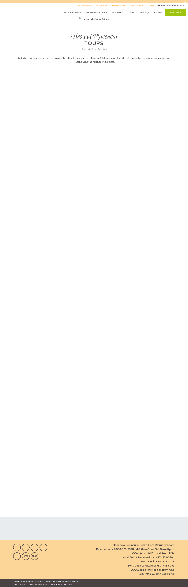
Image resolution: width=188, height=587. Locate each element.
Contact (158, 12)
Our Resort (117, 12)
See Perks (168, 573)
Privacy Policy (67, 584)
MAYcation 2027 (138, 5)
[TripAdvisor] (26, 556)
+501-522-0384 (165, 557)
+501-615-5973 (166, 565)
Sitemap (58, 584)
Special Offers (102, 5)
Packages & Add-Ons (96, 12)
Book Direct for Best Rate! (172, 5)
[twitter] (43, 547)
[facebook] (17, 547)
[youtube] (34, 547)
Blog (152, 5)
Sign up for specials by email (27, 528)
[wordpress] (34, 556)
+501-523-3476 (165, 561)
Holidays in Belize (119, 5)
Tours (131, 12)
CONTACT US (115, 462)
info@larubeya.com (162, 545)
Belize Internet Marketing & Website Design (38, 584)
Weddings (144, 12)
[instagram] (26, 547)
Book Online (175, 12)
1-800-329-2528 (84, 5)
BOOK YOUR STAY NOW (75, 462)
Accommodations (72, 12)
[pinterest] (17, 556)
